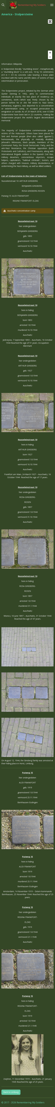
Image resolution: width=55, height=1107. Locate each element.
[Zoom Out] (50, 57)
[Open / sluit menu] (52, 5)
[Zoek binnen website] (3, 5)
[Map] (27, 39)
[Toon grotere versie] (27, 278)
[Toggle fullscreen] (50, 21)
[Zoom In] (50, 53)
